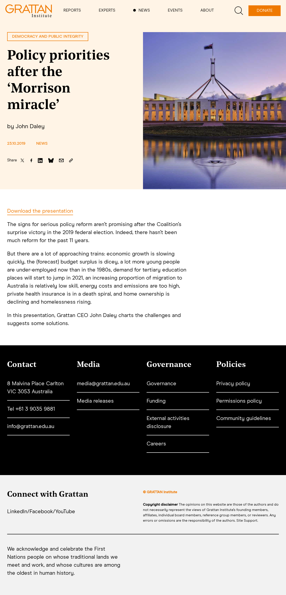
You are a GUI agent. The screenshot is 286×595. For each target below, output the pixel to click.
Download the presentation (40, 211)
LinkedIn (17, 511)
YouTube (65, 511)
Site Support (246, 520)
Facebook (41, 511)
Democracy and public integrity (47, 37)
